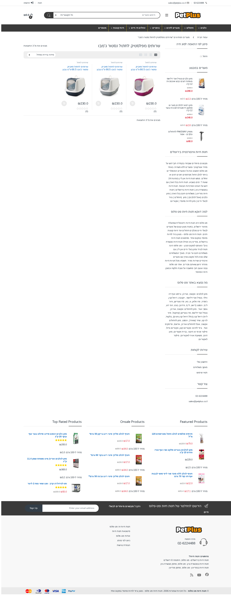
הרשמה (27, 3)
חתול (205, 56)
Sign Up (34, 508)
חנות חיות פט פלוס (197, 591)
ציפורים (156, 28)
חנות (40, 3)
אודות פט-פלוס (123, 536)
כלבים (203, 28)
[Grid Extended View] (150, 55)
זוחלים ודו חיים (138, 28)
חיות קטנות (118, 28)
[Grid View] (155, 55)
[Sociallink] (207, 574)
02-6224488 (199, 3)
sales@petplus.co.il (177, 3)
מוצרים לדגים (172, 28)
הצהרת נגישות (123, 545)
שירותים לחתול (151, 62)
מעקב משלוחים (200, 367)
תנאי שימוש (202, 372)
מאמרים (102, 28)
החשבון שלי (202, 362)
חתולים (190, 28)
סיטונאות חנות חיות (121, 531)
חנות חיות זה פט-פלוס (120, 526)
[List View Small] (140, 55)
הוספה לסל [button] (133, 103)
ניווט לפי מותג (123, 540)
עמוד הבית (202, 37)
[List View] (145, 55)
